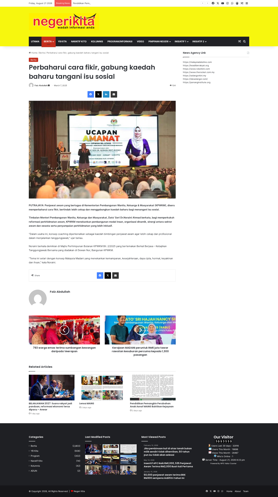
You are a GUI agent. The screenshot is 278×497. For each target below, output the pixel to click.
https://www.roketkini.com (196, 69)
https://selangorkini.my (194, 75)
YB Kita (62, 41)
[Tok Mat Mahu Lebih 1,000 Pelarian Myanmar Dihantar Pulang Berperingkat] (93, 469)
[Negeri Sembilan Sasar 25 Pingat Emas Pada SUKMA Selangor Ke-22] (128, 469)
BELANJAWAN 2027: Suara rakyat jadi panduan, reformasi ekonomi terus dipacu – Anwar (50, 406)
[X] (98, 94)
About (238, 491)
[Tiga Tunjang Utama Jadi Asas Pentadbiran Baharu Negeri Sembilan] (111, 469)
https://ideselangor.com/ (195, 79)
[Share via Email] (114, 94)
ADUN (34, 471)
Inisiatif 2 (198, 41)
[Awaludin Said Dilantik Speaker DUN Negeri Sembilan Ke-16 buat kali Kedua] (111, 459)
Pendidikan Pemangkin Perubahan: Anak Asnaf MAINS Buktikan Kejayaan (109, 3)
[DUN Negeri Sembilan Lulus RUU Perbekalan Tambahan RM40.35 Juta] (93, 459)
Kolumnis (97, 41)
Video (140, 41)
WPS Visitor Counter (228, 463)
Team (245, 491)
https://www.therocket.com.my (198, 72)
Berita (48, 41)
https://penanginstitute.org (196, 82)
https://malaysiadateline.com (197, 62)
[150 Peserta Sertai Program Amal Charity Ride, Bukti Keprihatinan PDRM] (128, 459)
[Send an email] (49, 85)
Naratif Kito (79, 41)
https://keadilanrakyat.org (196, 65)
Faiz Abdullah (41, 85)
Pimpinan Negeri (158, 41)
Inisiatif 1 (180, 41)
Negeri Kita (79, 491)
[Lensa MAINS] (102, 387)
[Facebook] (91, 94)
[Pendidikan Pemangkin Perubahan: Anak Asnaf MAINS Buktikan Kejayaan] (153, 387)
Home (34, 52)
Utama (35, 41)
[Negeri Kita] (64, 21)
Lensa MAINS (86, 403)
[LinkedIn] (106, 94)
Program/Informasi (119, 41)
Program (35, 456)
